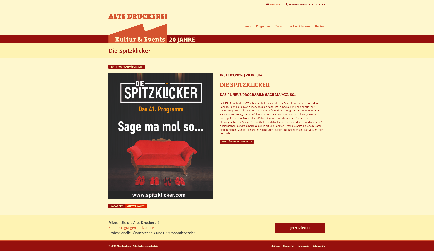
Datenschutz (319, 245)
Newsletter (275, 4)
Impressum (303, 245)
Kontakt (275, 245)
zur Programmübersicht (127, 66)
